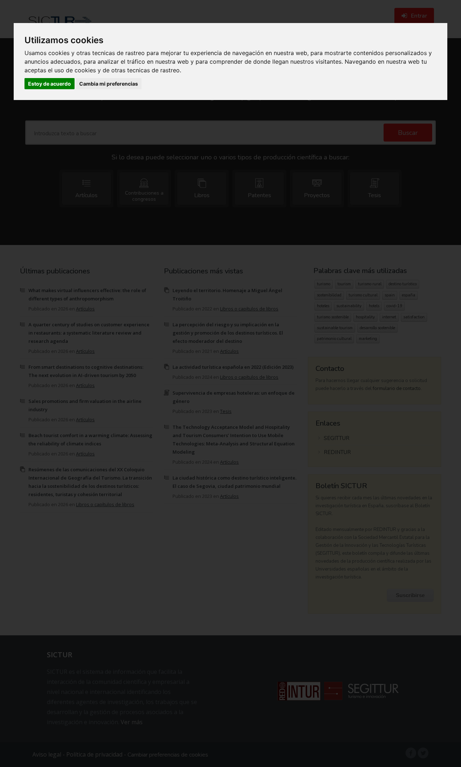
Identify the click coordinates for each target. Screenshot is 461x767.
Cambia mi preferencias (108, 84)
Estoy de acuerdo (49, 84)
